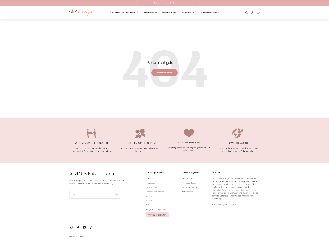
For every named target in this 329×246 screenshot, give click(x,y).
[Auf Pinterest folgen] (77, 227)
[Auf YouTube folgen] (84, 227)
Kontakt (149, 200)
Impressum (151, 183)
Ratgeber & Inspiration (156, 209)
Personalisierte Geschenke (122, 12)
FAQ (147, 205)
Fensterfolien (187, 178)
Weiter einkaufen (164, 73)
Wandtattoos (187, 192)
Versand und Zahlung (155, 192)
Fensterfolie (188, 12)
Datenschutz (151, 187)
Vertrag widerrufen (157, 215)
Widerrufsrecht (152, 196)
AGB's (148, 178)
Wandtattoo (148, 12)
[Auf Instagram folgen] (71, 227)
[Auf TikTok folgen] (91, 227)
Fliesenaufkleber (169, 12)
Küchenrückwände (210, 12)
